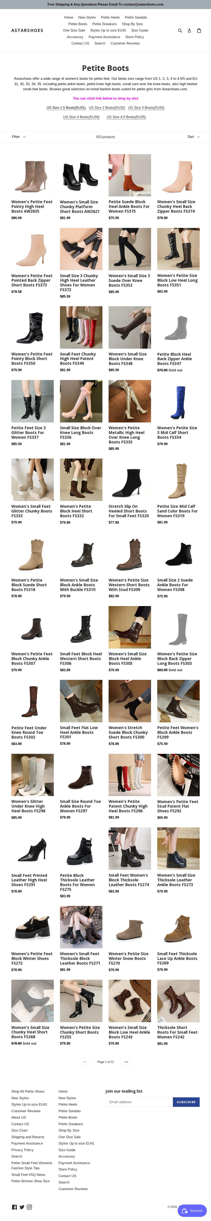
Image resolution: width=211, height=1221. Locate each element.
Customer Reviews (125, 43)
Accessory (75, 37)
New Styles (87, 17)
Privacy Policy (22, 1150)
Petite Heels (110, 17)
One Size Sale (74, 30)
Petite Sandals (136, 17)
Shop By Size (132, 24)
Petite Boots (77, 24)
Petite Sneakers (104, 24)
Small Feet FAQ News (28, 1175)
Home (68, 17)
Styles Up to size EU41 (108, 30)
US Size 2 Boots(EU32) (107, 108)
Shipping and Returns (27, 1137)
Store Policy (134, 37)
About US (18, 1117)
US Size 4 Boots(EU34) (81, 117)
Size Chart (19, 1130)
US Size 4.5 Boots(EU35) (126, 117)
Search (99, 43)
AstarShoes (27, 30)
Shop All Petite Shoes (28, 1091)
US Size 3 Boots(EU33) (146, 108)
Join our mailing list (124, 1091)
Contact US (80, 43)
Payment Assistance (104, 37)
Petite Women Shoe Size (30, 1181)
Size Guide (139, 30)
